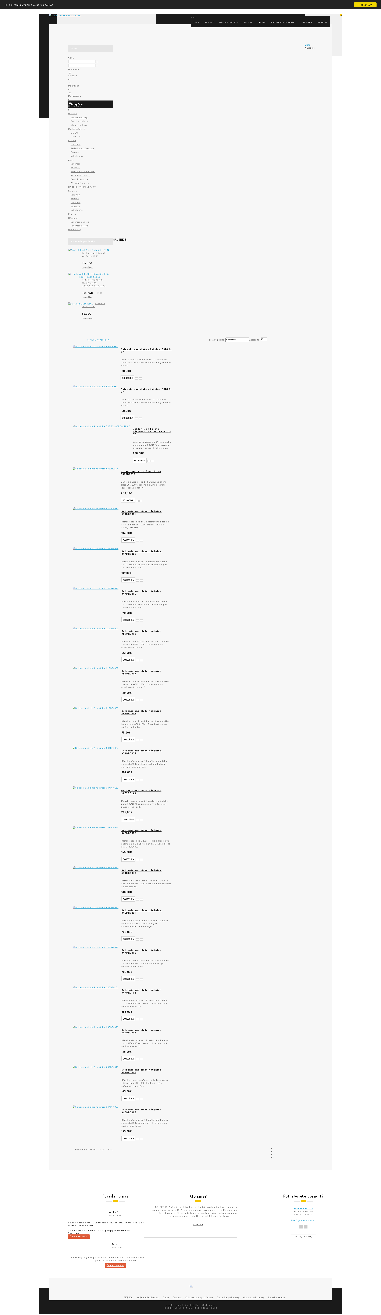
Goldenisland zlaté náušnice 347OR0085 (141, 832)
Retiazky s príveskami (83, 171)
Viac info (198, 1225)
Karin (115, 1243)
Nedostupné (74, 106)
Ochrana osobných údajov (199, 1297)
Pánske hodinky (79, 117)
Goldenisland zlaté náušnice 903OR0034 (141, 752)
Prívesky (75, 168)
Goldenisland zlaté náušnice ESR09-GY (146, 351)
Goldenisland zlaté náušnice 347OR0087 (141, 1111)
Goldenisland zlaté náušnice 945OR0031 (141, 912)
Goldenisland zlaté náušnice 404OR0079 (141, 872)
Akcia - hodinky (79, 125)
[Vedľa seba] (77, 339)
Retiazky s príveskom (82, 148)
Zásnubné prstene (80, 183)
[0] (104, 19)
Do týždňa (73, 86)
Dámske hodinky (79, 121)
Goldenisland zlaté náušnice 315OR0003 (141, 712)
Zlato (262, 22)
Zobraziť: (254, 340)
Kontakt (322, 22)
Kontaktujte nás (276, 1297)
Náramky (75, 195)
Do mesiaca (74, 96)
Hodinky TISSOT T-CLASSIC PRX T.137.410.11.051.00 (94, 283)
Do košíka (127, 378)
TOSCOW (76, 137)
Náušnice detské (79, 226)
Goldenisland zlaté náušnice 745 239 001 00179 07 (152, 431)
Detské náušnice (79, 179)
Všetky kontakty (303, 1237)
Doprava (177, 1297)
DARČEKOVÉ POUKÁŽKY (283, 22)
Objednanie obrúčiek (148, 1297)
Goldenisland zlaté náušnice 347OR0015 (141, 593)
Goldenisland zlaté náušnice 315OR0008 (141, 632)
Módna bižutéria (229, 22)
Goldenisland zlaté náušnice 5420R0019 (141, 473)
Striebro (307, 22)
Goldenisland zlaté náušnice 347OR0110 (141, 792)
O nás (166, 1297)
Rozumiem (365, 5)
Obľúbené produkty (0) (97, 19)
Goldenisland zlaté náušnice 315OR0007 (141, 672)
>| (274, 1157)
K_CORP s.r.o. (207, 1305)
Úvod (196, 22)
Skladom (73, 76)
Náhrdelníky (77, 156)
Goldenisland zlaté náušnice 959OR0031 (141, 513)
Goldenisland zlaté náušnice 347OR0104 (141, 991)
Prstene (75, 152)
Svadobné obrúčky (80, 175)
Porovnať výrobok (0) (98, 340)
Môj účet (64, 19)
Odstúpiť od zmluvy (253, 1297)
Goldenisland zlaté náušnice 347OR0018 (141, 952)
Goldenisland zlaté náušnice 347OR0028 (141, 553)
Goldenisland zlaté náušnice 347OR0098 (141, 1031)
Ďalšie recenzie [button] (79, 1236)
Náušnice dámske (80, 222)
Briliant (249, 22)
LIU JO (74, 133)
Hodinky (209, 22)
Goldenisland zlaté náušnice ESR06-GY (146, 391)
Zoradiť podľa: (216, 340)
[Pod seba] (82, 339)
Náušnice (310, 48)
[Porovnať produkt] (140, 378)
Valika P (113, 1212)
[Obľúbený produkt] (136, 378)
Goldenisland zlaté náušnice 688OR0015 (141, 1071)
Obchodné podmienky (228, 1297)
